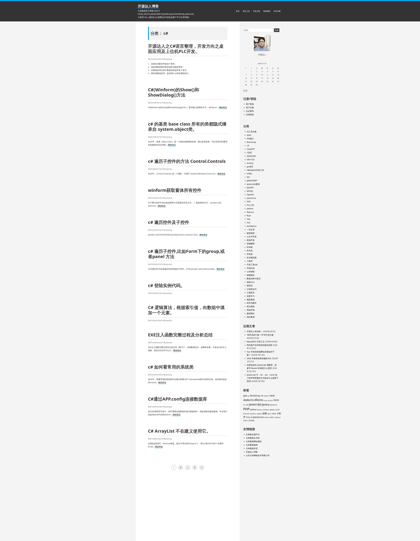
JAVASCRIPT (252, 180)
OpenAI (250, 194)
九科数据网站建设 (254, 441)
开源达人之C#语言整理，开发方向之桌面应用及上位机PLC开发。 (186, 48)
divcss (259, 400)
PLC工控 (250, 205)
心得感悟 (251, 271)
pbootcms (251, 198)
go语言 (250, 166)
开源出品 (251, 268)
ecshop (250, 163)
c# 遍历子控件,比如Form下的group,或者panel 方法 (186, 253)
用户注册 (250, 107)
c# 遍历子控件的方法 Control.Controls (187, 161)
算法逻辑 (251, 306)
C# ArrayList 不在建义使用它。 (179, 431)
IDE (247, 405)
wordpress (251, 226)
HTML (249, 173)
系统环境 (251, 310)
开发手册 (277, 11)
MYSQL (250, 191)
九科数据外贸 (252, 448)
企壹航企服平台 (253, 434)
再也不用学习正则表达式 (249, 414)
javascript (255, 404)
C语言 (249, 152)
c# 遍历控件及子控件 (168, 222)
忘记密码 (250, 111)
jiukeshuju (168, 59)
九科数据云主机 (253, 438)
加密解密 (251, 243)
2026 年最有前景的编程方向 (259, 358)
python (250, 208)
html (276, 400)
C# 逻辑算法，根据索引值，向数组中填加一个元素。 (186, 310)
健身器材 (251, 233)
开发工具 (249, 417)
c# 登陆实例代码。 (166, 285)
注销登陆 (250, 114)
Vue (248, 222)
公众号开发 (252, 236)
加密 (264, 413)
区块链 (250, 247)
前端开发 (251, 240)
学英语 (250, 254)
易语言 (250, 285)
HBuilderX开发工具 (255, 170)
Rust (249, 215)
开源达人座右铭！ (254, 331)
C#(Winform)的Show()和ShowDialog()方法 (173, 92)
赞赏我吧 (266, 11)
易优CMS (267, 417)
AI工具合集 (252, 131)
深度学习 (251, 296)
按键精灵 (251, 275)
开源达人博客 (148, 6)
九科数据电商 (252, 445)
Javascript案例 (253, 184)
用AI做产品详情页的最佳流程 (259, 345)
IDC (248, 177)
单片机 (250, 250)
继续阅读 (223, 107)
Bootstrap (251, 142)
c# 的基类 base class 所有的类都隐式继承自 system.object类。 (187, 126)
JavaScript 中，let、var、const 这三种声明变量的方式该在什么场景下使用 (262, 377)
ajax (245, 395)
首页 (237, 11)
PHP (249, 201)
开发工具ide (252, 264)
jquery (265, 404)
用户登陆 (250, 104)
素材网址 (251, 313)
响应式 (269, 414)
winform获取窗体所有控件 (174, 190)
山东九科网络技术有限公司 (258, 455)
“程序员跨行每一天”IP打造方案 (260, 335)
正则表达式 (252, 289)
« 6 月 (245, 90)
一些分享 (251, 229)
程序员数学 (252, 303)
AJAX (249, 135)
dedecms (248, 400)
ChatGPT (251, 149)
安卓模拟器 (252, 257)
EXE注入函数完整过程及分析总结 (180, 335)
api (249, 396)
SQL (248, 219)
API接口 (250, 138)
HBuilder (270, 400)
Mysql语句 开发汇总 (256, 341)
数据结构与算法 (254, 278)
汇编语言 (251, 292)
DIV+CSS (251, 159)
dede (272, 395)
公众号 (277, 410)
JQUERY (250, 187)
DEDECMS (251, 156)
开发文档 (256, 11)
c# (248, 145)
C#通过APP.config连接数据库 (177, 399)
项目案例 (251, 317)
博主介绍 (246, 11)
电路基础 (251, 299)
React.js (250, 212)
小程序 (250, 261)
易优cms (251, 282)
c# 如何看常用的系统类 (171, 367)
